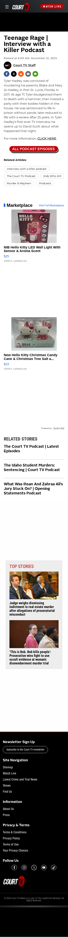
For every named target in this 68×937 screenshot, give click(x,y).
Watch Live (52, 6)
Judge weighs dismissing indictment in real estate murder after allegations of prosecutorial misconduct (32, 608)
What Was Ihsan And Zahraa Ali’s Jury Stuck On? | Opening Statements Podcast (33, 488)
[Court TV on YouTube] (43, 867)
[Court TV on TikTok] (53, 867)
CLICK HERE (46, 138)
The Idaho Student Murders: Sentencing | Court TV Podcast (32, 468)
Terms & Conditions (14, 832)
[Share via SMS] (35, 74)
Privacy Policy (11, 838)
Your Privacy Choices (15, 850)
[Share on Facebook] (6, 74)
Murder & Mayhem (19, 183)
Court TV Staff (24, 65)
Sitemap (8, 767)
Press (6, 815)
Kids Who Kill (52, 176)
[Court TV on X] (34, 867)
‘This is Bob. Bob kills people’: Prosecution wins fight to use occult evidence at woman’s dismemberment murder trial (30, 657)
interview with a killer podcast (26, 169)
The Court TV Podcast (21, 176)
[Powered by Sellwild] (58, 428)
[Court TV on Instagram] (24, 867)
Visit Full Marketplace (51, 205)
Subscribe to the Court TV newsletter (25, 749)
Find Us (7, 791)
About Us (8, 809)
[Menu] (6, 6)
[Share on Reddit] (21, 74)
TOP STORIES (21, 566)
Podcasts (45, 183)
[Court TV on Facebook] (14, 867)
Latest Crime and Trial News (20, 779)
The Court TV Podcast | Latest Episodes (31, 449)
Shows (7, 785)
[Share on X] (14, 74)
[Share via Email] (28, 74)
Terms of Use (11, 844)
